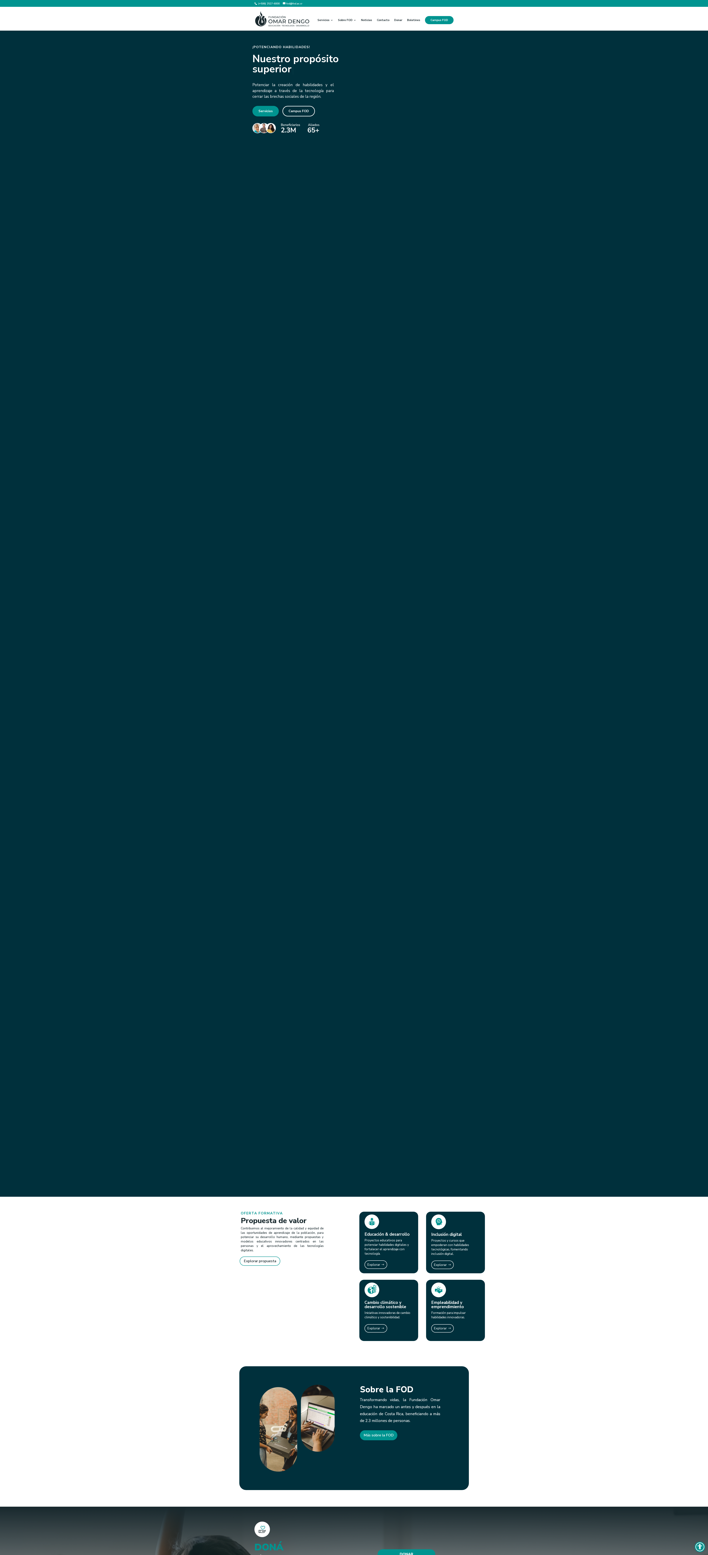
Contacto (383, 20)
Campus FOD (439, 20)
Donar (398, 20)
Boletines (413, 20)
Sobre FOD (345, 20)
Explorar (373, 1264)
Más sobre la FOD (379, 1435)
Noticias (366, 20)
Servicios (323, 20)
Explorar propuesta (260, 1261)
